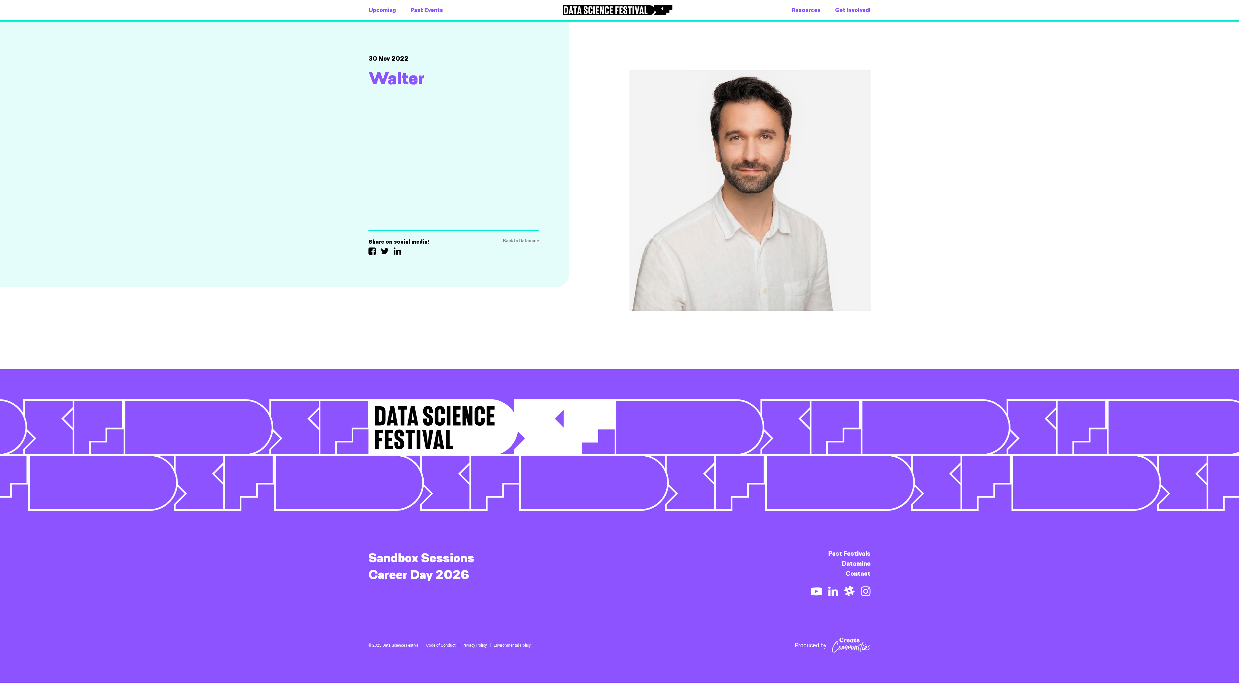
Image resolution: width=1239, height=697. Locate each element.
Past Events (426, 10)
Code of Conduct (441, 645)
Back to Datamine (521, 241)
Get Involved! (853, 10)
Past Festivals (849, 553)
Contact (858, 573)
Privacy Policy (474, 645)
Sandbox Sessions (421, 558)
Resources (806, 10)
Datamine (856, 563)
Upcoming (382, 10)
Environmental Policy (512, 645)
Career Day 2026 (418, 574)
